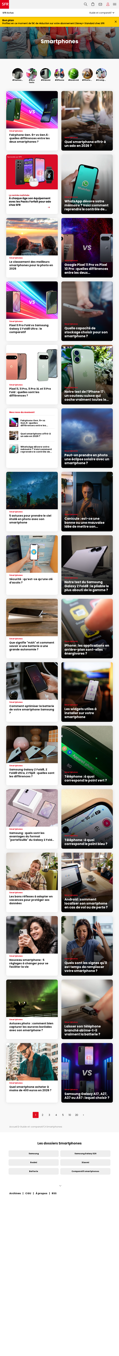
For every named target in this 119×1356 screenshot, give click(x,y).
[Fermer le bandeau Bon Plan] (115, 21)
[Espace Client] (108, 4)
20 (76, 1115)
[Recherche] (85, 4)
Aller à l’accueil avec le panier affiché (93, 4)
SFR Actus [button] (8, 12)
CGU (28, 1193)
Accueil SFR (4, 4)
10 (70, 1115)
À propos (41, 1193)
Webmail (100, 4)
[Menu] (115, 4)
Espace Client (108, 4)
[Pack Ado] (32, 184)
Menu (114, 4)
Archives (15, 1193)
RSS (54, 1193)
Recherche (85, 4)
